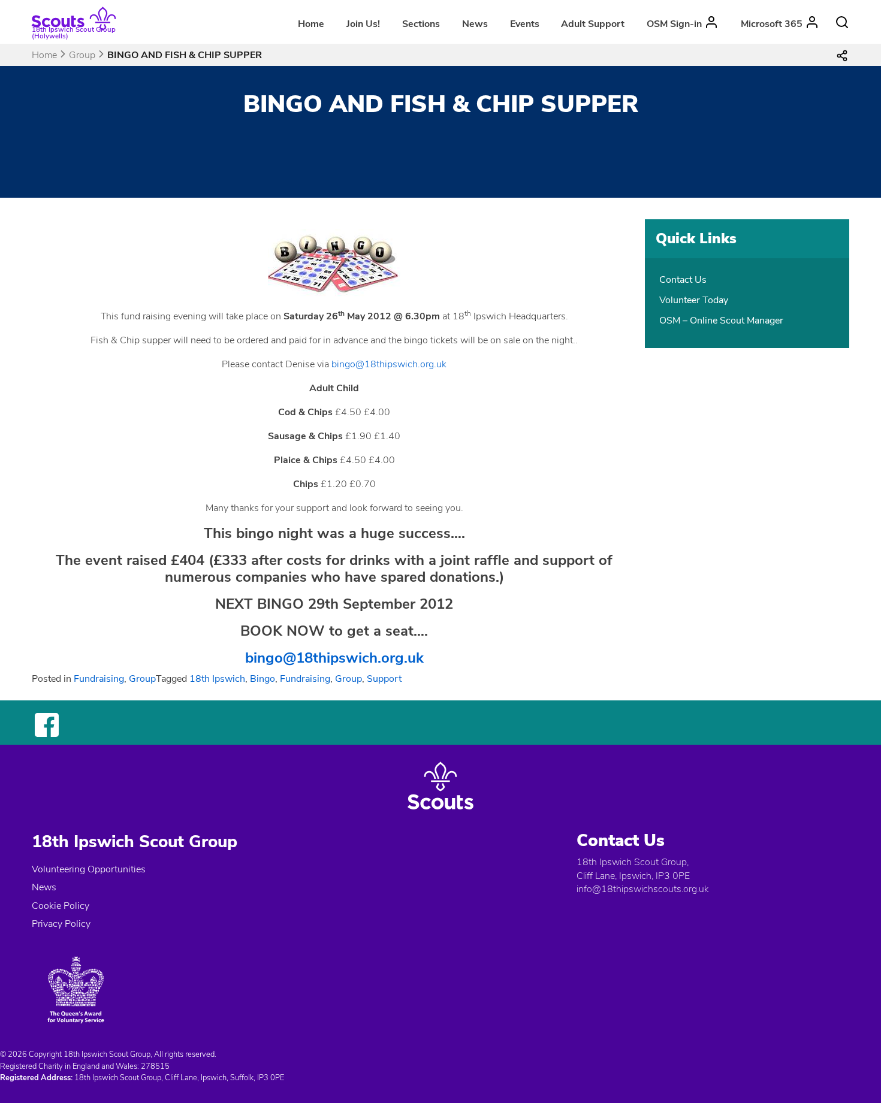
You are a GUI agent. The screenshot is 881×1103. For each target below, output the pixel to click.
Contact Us (683, 279)
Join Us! (363, 24)
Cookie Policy (60, 905)
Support (384, 678)
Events (524, 24)
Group (82, 55)
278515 (155, 1066)
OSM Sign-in (674, 24)
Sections (421, 24)
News (475, 24)
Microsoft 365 (771, 24)
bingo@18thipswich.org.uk (388, 364)
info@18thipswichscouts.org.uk (642, 889)
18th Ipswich (217, 678)
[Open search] (842, 22)
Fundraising (99, 678)
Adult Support (592, 24)
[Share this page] (842, 55)
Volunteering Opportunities (89, 869)
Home (311, 24)
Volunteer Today (693, 300)
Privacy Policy (61, 923)
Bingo (262, 678)
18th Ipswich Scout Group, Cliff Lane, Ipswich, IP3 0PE (633, 869)
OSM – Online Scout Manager (721, 320)
